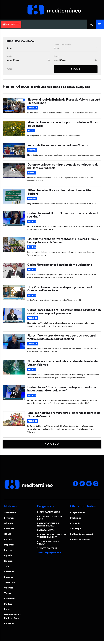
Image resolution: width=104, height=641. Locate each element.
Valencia (32, 150)
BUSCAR (75, 69)
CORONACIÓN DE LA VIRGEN (48, 542)
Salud (7, 566)
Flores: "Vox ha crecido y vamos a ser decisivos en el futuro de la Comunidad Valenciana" (61, 337)
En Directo (13, 24)
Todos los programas (49, 552)
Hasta (56, 56)
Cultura (8, 539)
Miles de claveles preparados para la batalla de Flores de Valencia (62, 124)
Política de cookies (80, 539)
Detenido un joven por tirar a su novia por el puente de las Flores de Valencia (62, 166)
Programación (77, 512)
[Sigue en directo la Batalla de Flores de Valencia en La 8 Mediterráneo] (14, 105)
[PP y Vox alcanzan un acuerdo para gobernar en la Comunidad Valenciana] (14, 292)
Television (32, 108)
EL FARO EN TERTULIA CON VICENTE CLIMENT (51, 535)
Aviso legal (75, 528)
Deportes (9, 544)
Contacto (75, 523)
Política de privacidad (81, 534)
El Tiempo (9, 517)
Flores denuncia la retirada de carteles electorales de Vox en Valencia (62, 363)
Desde (9, 56)
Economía (9, 598)
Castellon (9, 528)
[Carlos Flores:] (14, 392)
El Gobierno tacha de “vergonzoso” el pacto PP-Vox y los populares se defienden (62, 240)
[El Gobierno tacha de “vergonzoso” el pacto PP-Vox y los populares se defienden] (14, 244)
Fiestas (31, 130)
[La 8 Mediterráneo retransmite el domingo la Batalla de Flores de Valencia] (14, 418)
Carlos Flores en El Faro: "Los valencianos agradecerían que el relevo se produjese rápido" (64, 311)
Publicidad (75, 517)
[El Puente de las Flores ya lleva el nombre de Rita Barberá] (14, 196)
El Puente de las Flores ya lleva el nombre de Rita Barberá (59, 192)
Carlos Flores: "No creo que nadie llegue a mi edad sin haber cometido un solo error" (62, 388)
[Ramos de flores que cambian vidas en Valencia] (14, 150)
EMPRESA (9, 623)
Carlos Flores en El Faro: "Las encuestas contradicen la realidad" (63, 214)
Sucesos (31, 173)
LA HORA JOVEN (46, 530)
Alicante (8, 523)
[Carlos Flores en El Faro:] (14, 218)
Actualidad (10, 512)
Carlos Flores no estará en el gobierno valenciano (59, 264)
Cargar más (52, 444)
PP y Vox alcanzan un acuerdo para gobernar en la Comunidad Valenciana (60, 288)
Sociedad (9, 571)
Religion (8, 560)
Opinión (8, 555)
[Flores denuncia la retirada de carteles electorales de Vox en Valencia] (14, 367)
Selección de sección (62, 44)
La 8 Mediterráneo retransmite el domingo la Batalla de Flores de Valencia (63, 414)
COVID (7, 534)
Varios (7, 593)
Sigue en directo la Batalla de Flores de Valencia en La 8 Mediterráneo (63, 101)
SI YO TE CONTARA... (48, 548)
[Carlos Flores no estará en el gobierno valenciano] (14, 270)
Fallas (7, 609)
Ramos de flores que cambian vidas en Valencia (58, 145)
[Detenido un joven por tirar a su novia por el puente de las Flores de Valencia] (14, 170)
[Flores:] (14, 341)
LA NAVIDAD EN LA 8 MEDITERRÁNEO (48, 524)
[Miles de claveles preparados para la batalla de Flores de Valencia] (14, 128)
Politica (32, 221)
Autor (9, 68)
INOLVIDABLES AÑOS (48, 512)
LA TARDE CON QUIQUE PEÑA (49, 517)
